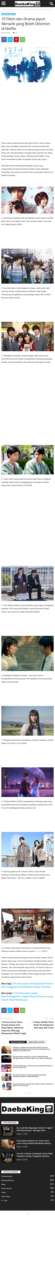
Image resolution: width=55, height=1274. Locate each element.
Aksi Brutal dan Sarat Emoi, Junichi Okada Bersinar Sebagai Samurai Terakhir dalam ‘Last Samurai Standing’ (32, 1057)
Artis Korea (5, 1196)
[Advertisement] (27, 112)
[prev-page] (26, 1093)
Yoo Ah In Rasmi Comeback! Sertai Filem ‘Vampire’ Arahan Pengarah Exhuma (35, 1154)
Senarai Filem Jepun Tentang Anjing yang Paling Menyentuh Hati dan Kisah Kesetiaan (29, 1075)
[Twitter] (10, 39)
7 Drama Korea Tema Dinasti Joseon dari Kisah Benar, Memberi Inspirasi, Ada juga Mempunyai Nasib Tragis (13, 1028)
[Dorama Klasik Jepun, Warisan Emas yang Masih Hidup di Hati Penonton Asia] (6, 1068)
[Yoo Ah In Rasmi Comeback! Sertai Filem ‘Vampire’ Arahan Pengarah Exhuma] (8, 1157)
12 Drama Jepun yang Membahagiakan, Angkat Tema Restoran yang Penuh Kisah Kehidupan (27, 996)
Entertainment (6, 1176)
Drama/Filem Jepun (14, 9)
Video (3, 1192)
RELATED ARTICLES (18, 1042)
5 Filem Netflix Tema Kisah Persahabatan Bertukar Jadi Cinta (43, 1025)
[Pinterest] (16, 39)
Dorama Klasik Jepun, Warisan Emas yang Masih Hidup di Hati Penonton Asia (33, 1066)
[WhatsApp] (22, 39)
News (3, 1184)
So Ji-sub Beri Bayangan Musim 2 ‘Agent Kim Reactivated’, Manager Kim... (35, 1129)
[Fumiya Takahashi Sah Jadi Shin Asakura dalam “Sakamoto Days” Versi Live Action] (6, 1086)
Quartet (38, 951)
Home (3, 9)
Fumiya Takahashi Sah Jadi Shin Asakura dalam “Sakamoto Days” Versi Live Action (33, 1084)
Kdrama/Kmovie (7, 1180)
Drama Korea (6, 1188)
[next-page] (29, 1093)
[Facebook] (4, 39)
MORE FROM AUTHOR (36, 1042)
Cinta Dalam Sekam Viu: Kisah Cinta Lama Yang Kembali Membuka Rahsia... (34, 1142)
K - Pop (4, 1200)
